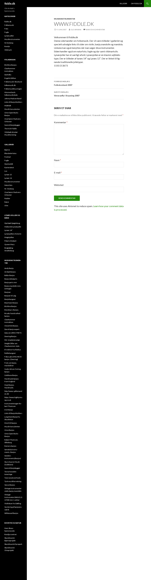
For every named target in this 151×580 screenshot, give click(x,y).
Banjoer (7, 292)
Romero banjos (10, 446)
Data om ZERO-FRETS (12, 333)
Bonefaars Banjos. (11, 310)
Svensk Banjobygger (12, 125)
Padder (7, 198)
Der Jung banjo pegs (12, 340)
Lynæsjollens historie (12, 234)
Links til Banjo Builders (13, 102)
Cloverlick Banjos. (11, 326)
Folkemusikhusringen (13, 89)
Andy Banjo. (9, 268)
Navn (57, 160)
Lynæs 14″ (8, 230)
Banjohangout (9, 299)
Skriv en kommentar (95, 29)
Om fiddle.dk (136, 3)
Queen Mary (9, 244)
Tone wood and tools (12, 478)
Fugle (6, 32)
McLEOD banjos (10, 423)
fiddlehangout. (10, 353)
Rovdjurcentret (10, 534)
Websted (58, 184)
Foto (6, 29)
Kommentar (61, 122)
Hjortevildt (8, 164)
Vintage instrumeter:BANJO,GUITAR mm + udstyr (13, 497)
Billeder (123, 3)
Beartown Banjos (11, 303)
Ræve (6, 202)
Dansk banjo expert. (12, 329)
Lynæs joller (9, 36)
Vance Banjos (9, 485)
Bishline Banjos (10, 65)
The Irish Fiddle (10, 128)
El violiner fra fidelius (12, 350)
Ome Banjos (9, 430)
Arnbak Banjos (10, 272)
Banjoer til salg (10, 296)
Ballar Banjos (9, 275)
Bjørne (7, 150)
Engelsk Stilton (10, 78)
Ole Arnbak (76, 29)
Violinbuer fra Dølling (12, 503)
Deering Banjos (10, 336)
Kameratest (9, 167)
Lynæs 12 (8, 174)
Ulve (6, 205)
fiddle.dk (9, 3)
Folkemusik (9, 25)
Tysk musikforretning (12, 481)
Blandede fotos (10, 153)
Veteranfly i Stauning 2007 (66, 94)
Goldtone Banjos (11, 375)
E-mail (58, 172)
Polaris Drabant (10, 241)
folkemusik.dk (10, 85)
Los (5, 171)
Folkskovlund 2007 (63, 83)
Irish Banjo (8, 410)
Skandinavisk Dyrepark (13, 544)
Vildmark (8, 50)
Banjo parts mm (10, 282)
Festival (7, 157)
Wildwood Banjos (11, 513)
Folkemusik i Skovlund (13, 82)
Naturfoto (8, 185)
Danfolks (7, 75)
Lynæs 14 (8, 178)
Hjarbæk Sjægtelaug (12, 223)
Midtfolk (7, 105)
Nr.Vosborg (8, 43)
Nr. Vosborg (9, 189)
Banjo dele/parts (10, 279)
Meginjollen (9, 237)
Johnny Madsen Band (12, 98)
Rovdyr (7, 46)
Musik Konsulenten (12, 109)
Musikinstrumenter (64, 19)
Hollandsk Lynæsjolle (12, 227)
